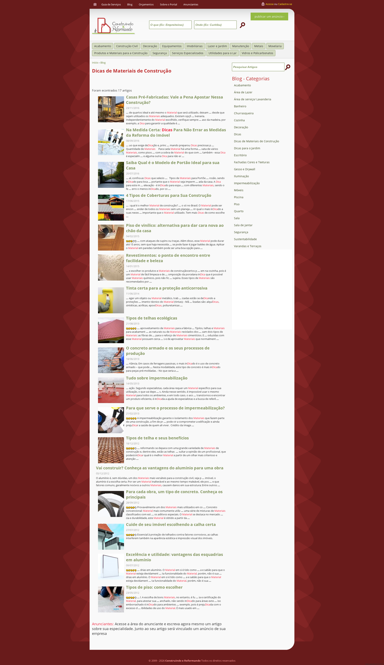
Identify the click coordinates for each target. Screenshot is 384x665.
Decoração (241, 127)
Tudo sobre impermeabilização (156, 378)
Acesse (270, 4)
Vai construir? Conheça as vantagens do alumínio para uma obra (159, 468)
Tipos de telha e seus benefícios (157, 438)
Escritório (240, 155)
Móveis (238, 190)
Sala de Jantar (243, 225)
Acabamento (242, 85)
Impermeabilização (247, 183)
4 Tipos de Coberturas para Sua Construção (168, 195)
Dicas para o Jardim (247, 148)
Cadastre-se (285, 4)
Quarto (238, 211)
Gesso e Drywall (244, 169)
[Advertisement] (262, 391)
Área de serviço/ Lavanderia (252, 99)
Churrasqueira (244, 113)
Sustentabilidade (245, 239)
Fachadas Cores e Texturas (252, 162)
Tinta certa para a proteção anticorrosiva (166, 288)
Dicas (237, 134)
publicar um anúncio (269, 16)
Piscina (238, 197)
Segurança (241, 232)
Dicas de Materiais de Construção (256, 141)
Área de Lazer (243, 92)
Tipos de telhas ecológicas (151, 318)
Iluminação (241, 176)
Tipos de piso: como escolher (154, 587)
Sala (237, 218)
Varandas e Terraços (247, 246)
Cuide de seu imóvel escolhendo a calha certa (171, 524)
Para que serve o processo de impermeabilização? (175, 408)
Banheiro (240, 106)
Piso (236, 204)
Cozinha (239, 120)
